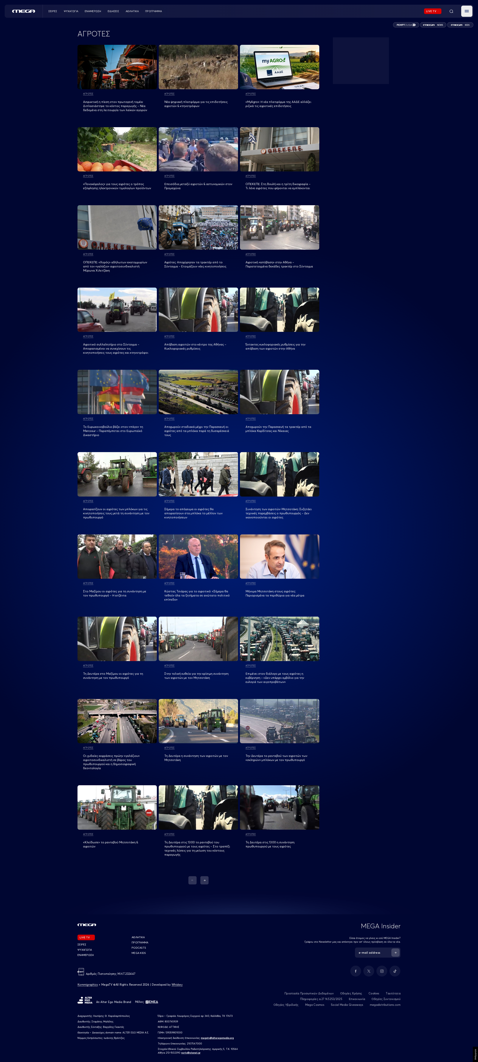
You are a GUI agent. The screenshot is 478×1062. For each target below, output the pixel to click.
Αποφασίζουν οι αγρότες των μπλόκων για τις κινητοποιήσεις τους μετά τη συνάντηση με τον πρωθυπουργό (116, 513)
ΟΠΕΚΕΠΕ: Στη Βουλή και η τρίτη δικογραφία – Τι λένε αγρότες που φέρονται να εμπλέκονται (278, 186)
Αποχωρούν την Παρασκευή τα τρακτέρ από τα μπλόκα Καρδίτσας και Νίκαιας (278, 429)
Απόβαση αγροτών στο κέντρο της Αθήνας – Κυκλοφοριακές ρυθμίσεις (195, 346)
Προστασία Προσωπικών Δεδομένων (309, 993)
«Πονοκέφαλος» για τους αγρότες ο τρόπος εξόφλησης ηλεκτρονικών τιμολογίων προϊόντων (117, 186)
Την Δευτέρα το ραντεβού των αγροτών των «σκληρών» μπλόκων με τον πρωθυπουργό (276, 758)
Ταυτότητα (393, 993)
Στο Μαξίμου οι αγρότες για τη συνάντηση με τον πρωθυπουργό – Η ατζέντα (114, 593)
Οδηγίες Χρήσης (351, 993)
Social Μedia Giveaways (347, 1005)
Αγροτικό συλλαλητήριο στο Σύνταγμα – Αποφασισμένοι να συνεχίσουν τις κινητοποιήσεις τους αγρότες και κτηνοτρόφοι (115, 348)
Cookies (374, 993)
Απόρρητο (475, 1054)
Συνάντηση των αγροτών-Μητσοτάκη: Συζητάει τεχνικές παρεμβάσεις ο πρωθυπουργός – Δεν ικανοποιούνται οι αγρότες (279, 513)
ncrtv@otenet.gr (191, 1052)
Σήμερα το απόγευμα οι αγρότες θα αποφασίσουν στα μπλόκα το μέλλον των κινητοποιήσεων (193, 513)
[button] (466, 11)
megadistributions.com (385, 1005)
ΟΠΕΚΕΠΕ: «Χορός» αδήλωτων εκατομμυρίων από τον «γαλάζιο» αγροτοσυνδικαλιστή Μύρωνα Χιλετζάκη (115, 266)
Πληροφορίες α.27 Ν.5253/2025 (321, 999)
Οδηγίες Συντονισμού (386, 999)
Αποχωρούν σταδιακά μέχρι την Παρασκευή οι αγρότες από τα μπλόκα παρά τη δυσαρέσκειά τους (196, 431)
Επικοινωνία (357, 999)
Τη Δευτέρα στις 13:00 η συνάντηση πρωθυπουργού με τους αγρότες (270, 844)
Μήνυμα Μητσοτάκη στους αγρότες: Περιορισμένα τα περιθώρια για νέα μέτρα (275, 593)
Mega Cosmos (314, 1005)
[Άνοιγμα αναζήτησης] (451, 11)
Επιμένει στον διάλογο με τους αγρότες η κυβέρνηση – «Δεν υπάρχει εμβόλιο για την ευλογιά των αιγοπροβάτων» (275, 678)
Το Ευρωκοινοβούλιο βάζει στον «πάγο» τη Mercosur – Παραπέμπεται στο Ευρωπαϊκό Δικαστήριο (113, 431)
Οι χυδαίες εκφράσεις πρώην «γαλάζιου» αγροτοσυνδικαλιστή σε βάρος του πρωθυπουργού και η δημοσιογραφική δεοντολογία (111, 762)
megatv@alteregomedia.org (217, 1037)
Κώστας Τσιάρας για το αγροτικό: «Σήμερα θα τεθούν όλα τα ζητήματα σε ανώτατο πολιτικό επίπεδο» (197, 595)
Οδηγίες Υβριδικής (286, 1005)
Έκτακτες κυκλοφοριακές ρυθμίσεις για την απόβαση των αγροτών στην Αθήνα (275, 346)
